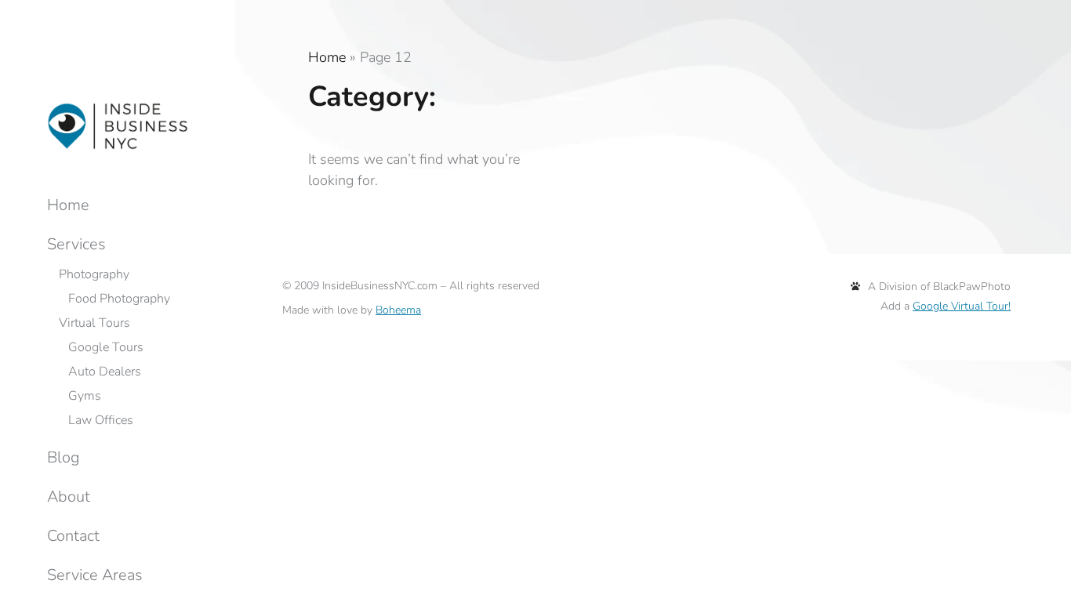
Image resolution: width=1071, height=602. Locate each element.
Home (327, 57)
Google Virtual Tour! (962, 306)
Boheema (398, 310)
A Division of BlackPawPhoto (939, 286)
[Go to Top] (1047, 578)
